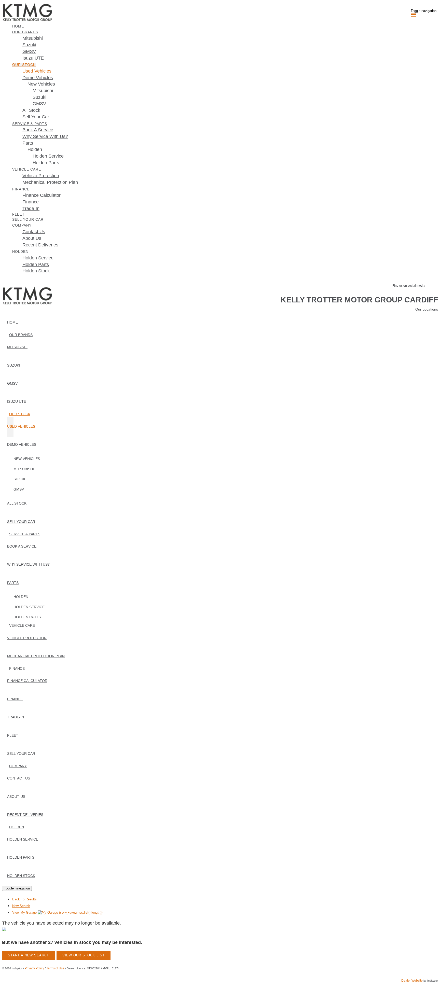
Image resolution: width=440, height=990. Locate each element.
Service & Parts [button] (29, 124)
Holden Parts (46, 162)
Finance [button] (21, 189)
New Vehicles (41, 84)
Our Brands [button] (25, 32)
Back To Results (24, 899)
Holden (35, 149)
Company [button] (22, 225)
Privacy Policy (34, 968)
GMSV (39, 103)
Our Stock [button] (24, 65)
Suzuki (39, 97)
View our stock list (83, 955)
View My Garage (57, 912)
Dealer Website (412, 980)
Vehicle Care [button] (26, 169)
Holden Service (48, 156)
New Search (21, 906)
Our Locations (426, 309)
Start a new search (28, 955)
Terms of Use (55, 968)
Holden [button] (20, 251)
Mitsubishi (43, 90)
